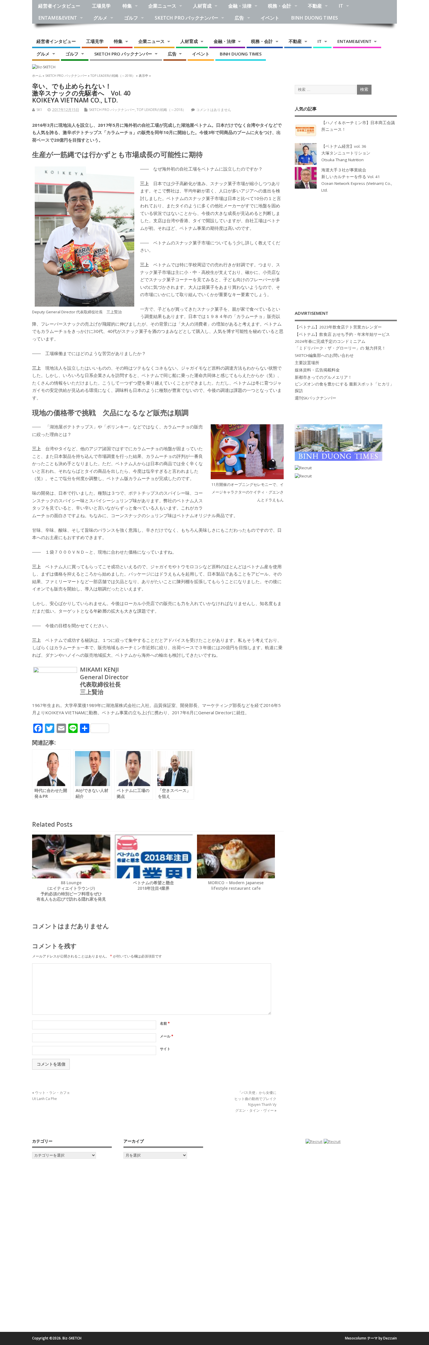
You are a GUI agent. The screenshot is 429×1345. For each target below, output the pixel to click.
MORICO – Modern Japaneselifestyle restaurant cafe (236, 885)
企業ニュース (162, 6)
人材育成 (202, 6)
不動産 (315, 6)
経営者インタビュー (59, 6)
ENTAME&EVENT (57, 18)
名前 (165, 1023)
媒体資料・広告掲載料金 (317, 370)
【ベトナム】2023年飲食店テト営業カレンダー (338, 327)
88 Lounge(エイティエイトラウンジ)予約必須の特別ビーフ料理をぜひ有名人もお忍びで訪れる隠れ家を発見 (71, 891)
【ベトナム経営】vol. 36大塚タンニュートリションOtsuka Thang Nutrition (345, 153)
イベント (270, 18)
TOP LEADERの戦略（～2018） (161, 109)
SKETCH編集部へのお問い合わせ (324, 355)
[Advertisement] (346, 245)
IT (341, 6)
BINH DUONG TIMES (314, 18)
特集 (127, 6)
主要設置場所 (307, 362)
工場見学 (101, 6)
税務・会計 (279, 6)
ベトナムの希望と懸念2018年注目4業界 (153, 885)
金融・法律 (240, 6)
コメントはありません (213, 109)
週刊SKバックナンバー (315, 398)
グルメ (100, 18)
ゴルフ (131, 18)
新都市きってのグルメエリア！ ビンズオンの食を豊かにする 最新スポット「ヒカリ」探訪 (344, 384)
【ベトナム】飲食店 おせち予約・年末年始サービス (342, 334)
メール (166, 1036)
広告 (239, 18)
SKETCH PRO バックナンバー (186, 18)
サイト (165, 1048)
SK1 (39, 109)
